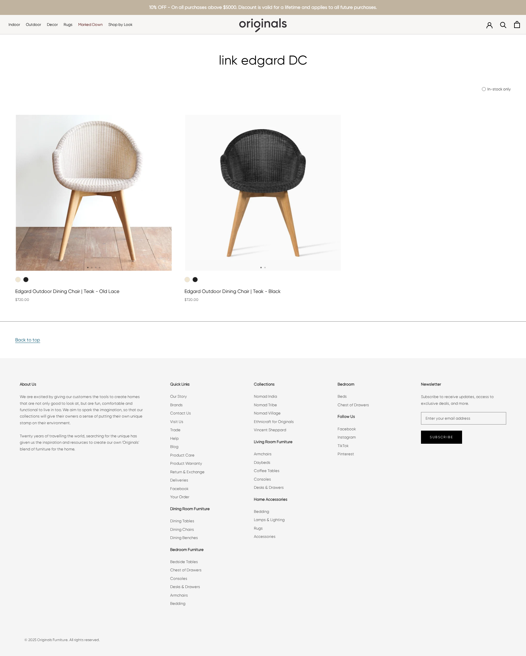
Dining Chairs (182, 529)
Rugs (68, 24)
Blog (174, 446)
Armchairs (179, 595)
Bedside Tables (184, 561)
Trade (175, 430)
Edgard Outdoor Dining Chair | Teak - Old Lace (67, 291)
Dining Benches (184, 537)
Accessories (264, 536)
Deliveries (179, 480)
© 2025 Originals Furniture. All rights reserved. (62, 640)
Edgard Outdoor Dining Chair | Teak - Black (232, 291)
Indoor (14, 24)
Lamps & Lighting (269, 519)
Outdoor (33, 24)
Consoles (178, 578)
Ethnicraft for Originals (274, 421)
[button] (88, 267)
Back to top (27, 340)
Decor (52, 24)
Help (174, 438)
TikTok (343, 445)
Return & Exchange (187, 472)
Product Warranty (186, 463)
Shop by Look (120, 24)
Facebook (179, 488)
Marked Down (90, 24)
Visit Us (176, 421)
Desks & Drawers (185, 586)
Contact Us (180, 413)
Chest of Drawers (186, 570)
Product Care (182, 455)
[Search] (503, 24)
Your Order (179, 497)
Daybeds (262, 462)
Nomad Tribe (265, 405)
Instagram (347, 437)
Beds (342, 396)
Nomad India (265, 396)
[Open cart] (517, 24)
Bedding (177, 603)
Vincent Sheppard (270, 430)
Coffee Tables (266, 470)
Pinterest (346, 454)
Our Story (178, 396)
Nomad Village (267, 413)
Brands (176, 405)
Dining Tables (182, 521)
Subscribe (441, 437)
